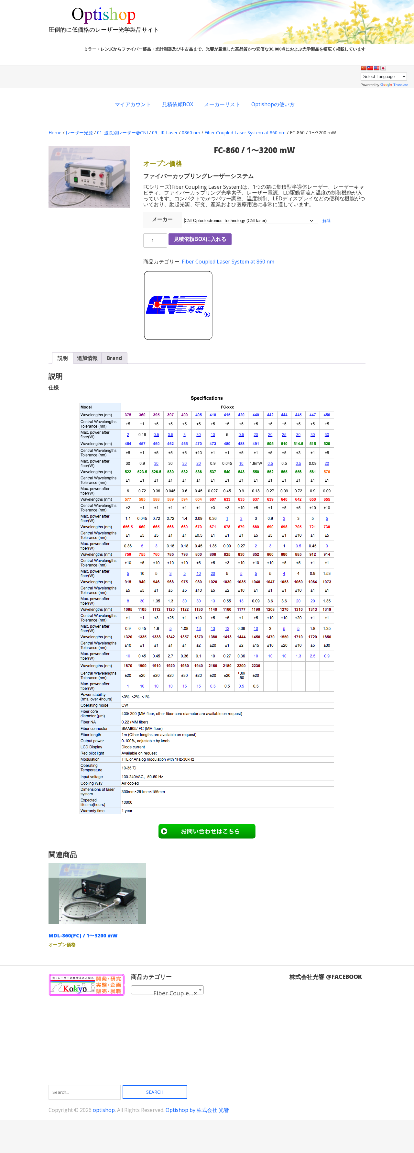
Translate (400, 85)
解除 (326, 220)
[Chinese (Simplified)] (363, 68)
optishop (104, 1110)
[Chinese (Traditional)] (370, 68)
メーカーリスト (222, 104)
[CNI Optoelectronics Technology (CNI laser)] (178, 306)
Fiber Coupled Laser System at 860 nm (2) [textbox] (168, 993)
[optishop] (103, 23)
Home (55, 132)
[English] (376, 68)
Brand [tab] (114, 358)
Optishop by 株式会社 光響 (197, 1110)
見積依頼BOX (177, 104)
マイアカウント (133, 104)
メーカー (162, 219)
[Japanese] (383, 68)
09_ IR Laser (165, 132)
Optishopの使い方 (273, 104)
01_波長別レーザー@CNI (122, 132)
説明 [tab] (63, 358)
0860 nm (191, 132)
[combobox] (167, 989)
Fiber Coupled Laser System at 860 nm (245, 132)
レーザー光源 (79, 132)
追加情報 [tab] (87, 358)
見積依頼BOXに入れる (200, 239)
